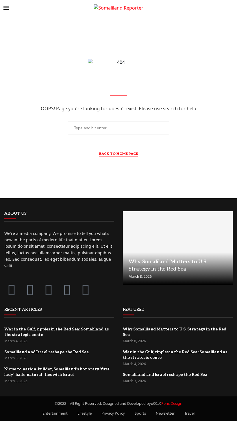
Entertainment (55, 413)
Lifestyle (84, 413)
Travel (189, 413)
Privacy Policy (113, 413)
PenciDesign (171, 403)
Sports (140, 413)
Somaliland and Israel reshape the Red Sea (46, 352)
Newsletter (165, 413)
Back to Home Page (118, 154)
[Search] (231, 8)
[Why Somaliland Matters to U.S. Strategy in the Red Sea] (178, 248)
